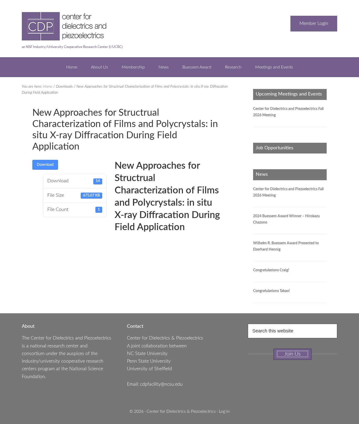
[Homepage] (74, 38)
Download (45, 165)
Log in (224, 411)
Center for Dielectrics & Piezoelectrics (181, 411)
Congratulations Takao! (271, 291)
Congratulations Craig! (271, 270)
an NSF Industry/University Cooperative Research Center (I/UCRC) (72, 47)
